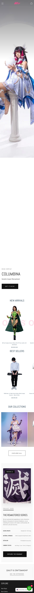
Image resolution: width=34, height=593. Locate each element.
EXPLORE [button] (4, 583)
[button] (2, 3)
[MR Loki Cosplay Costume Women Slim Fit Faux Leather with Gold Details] (14, 323)
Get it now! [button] (10, 286)
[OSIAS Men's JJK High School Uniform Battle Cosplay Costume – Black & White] (14, 373)
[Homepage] (17, 3)
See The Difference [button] (17, 574)
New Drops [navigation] (4, 588)
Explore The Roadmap (14, 554)
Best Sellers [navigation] (4, 592)
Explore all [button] (17, 453)
